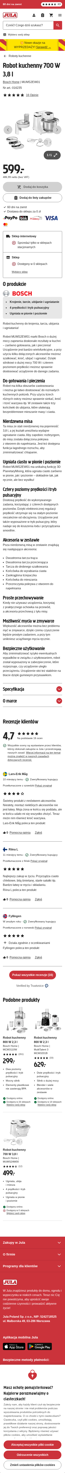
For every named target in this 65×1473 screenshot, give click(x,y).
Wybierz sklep (20, 271)
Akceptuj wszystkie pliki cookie (32, 1444)
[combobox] (32, 25)
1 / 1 (49, 155)
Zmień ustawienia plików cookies (32, 1464)
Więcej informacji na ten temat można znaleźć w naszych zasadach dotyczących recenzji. (34, 756)
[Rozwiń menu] (60, 15)
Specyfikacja (13, 689)
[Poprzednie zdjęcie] (8, 129)
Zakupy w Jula (14, 1242)
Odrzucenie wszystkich (32, 1454)
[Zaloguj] (34, 15)
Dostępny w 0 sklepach (17, 1212)
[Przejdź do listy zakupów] (42, 15)
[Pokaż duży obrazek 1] (32, 129)
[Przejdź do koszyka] (51, 15)
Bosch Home (11, 82)
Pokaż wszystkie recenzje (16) (32, 974)
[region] (32, 1419)
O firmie (9, 1254)
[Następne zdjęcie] (57, 129)
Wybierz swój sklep (19, 34)
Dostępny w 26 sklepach (18, 1103)
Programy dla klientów (20, 1266)
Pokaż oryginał (43, 785)
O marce (10, 701)
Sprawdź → (43, 47)
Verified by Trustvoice (30, 985)
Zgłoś (38, 832)
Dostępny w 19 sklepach (50, 1103)
